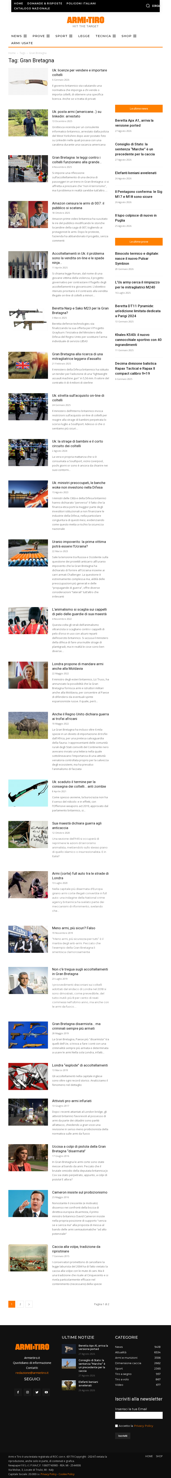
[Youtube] (46, 1392)
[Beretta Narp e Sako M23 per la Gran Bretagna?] (28, 319)
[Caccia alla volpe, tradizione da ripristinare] (28, 1258)
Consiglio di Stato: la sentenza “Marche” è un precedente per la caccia (135, 149)
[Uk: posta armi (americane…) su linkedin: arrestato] (28, 123)
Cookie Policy (66, 1474)
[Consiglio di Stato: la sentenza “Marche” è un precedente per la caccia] (69, 1364)
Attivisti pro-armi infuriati (72, 1101)
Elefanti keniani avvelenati (135, 173)
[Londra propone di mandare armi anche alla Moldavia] (28, 675)
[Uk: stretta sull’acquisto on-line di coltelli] (28, 406)
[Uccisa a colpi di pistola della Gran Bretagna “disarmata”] (28, 1157)
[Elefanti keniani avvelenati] (69, 1385)
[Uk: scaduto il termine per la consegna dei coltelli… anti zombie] (28, 793)
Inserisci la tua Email (131, 1409)
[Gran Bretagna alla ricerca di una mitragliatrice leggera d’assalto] (28, 365)
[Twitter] (36, 1392)
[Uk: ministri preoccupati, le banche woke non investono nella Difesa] (28, 494)
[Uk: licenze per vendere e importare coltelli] (28, 81)
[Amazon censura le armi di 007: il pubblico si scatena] (28, 214)
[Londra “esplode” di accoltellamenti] (28, 1076)
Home (12, 53)
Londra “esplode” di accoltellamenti (80, 1065)
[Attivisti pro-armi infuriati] (28, 1112)
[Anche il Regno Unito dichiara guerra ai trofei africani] (28, 725)
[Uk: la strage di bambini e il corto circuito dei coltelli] (28, 452)
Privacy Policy (143, 1425)
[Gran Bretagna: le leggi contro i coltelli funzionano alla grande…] (28, 168)
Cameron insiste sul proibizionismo (79, 1192)
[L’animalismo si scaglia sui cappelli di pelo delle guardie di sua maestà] (28, 620)
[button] (143, 6)
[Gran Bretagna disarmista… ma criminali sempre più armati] (28, 1035)
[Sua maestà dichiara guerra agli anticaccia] (28, 834)
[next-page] (29, 1304)
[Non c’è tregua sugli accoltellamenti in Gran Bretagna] (28, 980)
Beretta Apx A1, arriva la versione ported (93, 1347)
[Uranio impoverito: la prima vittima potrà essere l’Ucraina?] (28, 553)
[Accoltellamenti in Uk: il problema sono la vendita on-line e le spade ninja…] (28, 264)
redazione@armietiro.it (32, 1373)
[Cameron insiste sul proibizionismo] (28, 1203)
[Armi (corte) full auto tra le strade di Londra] (28, 884)
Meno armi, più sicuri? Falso (73, 928)
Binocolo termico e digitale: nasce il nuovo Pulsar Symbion (137, 258)
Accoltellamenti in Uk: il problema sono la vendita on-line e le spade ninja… (78, 258)
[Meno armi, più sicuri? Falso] (28, 939)
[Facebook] (18, 1392)
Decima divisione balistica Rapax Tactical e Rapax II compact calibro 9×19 (135, 368)
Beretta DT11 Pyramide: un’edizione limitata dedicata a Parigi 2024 (138, 311)
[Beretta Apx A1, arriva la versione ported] (69, 1349)
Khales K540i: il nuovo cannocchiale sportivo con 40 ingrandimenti (138, 340)
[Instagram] (27, 1392)
